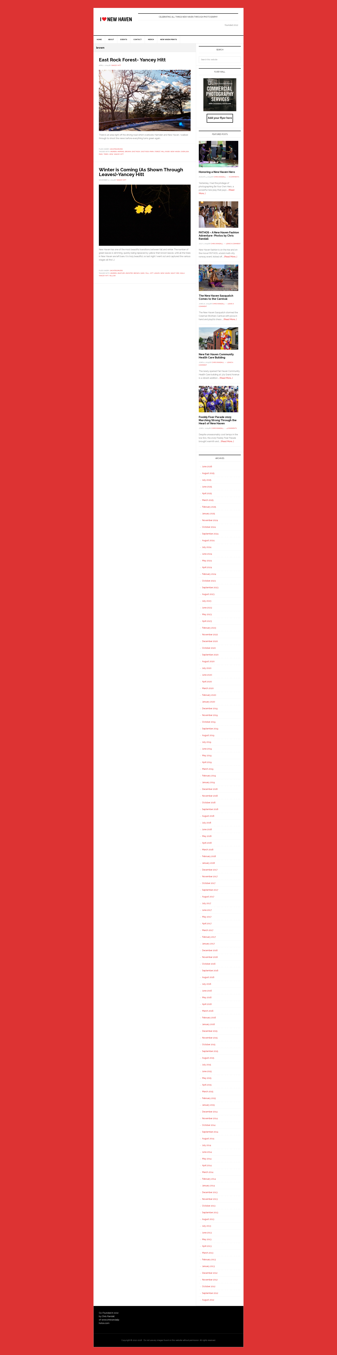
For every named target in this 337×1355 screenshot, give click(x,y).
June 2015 (207, 1071)
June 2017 (207, 910)
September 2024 (210, 533)
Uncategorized (116, 149)
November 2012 (210, 1279)
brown (128, 151)
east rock (136, 151)
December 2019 (210, 708)
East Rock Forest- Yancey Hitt (132, 59)
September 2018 (210, 809)
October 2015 (208, 1044)
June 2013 (207, 1232)
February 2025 (209, 507)
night (173, 273)
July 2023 (206, 601)
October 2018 (208, 802)
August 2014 (208, 1138)
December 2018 (210, 789)
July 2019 (206, 742)
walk (182, 273)
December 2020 (210, 641)
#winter (129, 273)
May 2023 (207, 614)
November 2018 (210, 796)
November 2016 (210, 957)
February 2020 (209, 695)
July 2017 (206, 903)
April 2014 (207, 1165)
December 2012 (209, 1273)
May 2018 (207, 836)
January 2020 (208, 701)
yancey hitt (119, 154)
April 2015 (207, 1085)
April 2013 (207, 1246)
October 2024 (209, 527)
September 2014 (210, 1132)
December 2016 (210, 950)
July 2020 (206, 668)
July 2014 (206, 1145)
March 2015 (207, 1091)
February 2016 (209, 1017)
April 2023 (207, 621)
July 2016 (206, 984)
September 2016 (210, 970)
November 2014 (210, 1118)
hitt (151, 273)
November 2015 (210, 1038)
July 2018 (206, 822)
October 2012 (208, 1286)
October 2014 (208, 1125)
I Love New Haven (116, 19)
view (111, 154)
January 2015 (208, 1105)
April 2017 (207, 923)
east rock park (147, 151)
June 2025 (207, 486)
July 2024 (206, 547)
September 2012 (210, 1293)
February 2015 (209, 1098)
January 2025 (208, 513)
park (101, 154)
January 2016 (208, 1024)
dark (142, 273)
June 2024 (207, 554)
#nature (121, 273)
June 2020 (207, 675)
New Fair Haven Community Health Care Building (216, 356)
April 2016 (207, 1004)
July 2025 (206, 480)
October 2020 (209, 648)
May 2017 (206, 917)
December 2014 (210, 1111)
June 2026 (207, 466)
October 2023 (209, 581)
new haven (175, 151)
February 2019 (209, 775)
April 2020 (207, 681)
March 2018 (207, 849)
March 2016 (207, 1011)
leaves (157, 273)
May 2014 (207, 1158)
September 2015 (210, 1051)
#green (113, 151)
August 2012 (208, 1300)
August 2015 (208, 1058)
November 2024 (210, 520)
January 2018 (208, 863)
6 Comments (234, 177)
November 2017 (210, 876)
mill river (165, 151)
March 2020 (208, 688)
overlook (185, 151)
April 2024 (207, 567)
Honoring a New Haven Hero (217, 172)
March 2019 (207, 769)
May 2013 (206, 1239)
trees (106, 154)
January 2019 (208, 782)
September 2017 (210, 890)
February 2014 (209, 1179)
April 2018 (207, 843)
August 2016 (208, 977)
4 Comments (232, 428)
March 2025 (208, 500)
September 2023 (210, 587)
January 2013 (208, 1266)
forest (157, 151)
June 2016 (207, 990)
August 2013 (208, 1219)
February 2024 (209, 574)
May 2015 (206, 1078)
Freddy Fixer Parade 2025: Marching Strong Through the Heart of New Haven (218, 420)
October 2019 (208, 722)
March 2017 (207, 930)
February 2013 (209, 1259)
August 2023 (208, 594)
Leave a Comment (233, 244)
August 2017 (208, 896)
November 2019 (210, 715)
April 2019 (207, 762)
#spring (121, 151)
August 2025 (208, 473)
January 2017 (208, 943)
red (177, 273)
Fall (147, 273)
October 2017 (208, 883)
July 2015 (206, 1064)
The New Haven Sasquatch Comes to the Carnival (216, 297)
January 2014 (208, 1185)
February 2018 (209, 856)
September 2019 (210, 728)
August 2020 (208, 661)
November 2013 (210, 1199)
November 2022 (210, 634)
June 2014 (207, 1152)
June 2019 (207, 749)
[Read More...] (230, 256)
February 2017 (209, 937)
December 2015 (209, 1031)
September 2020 (210, 654)
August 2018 (208, 816)
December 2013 (209, 1192)
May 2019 (207, 755)
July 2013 (206, 1226)
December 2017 (209, 870)
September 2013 (210, 1212)
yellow (112, 276)
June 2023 (207, 607)
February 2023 (209, 628)
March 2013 (207, 1253)
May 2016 (207, 997)
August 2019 (208, 735)
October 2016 (208, 964)
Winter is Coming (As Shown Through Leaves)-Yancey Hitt (141, 172)
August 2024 (208, 540)
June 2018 (207, 829)
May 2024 (207, 560)
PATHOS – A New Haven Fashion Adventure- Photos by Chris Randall (219, 235)
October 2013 (208, 1206)
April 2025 (207, 493)
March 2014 (207, 1172)
